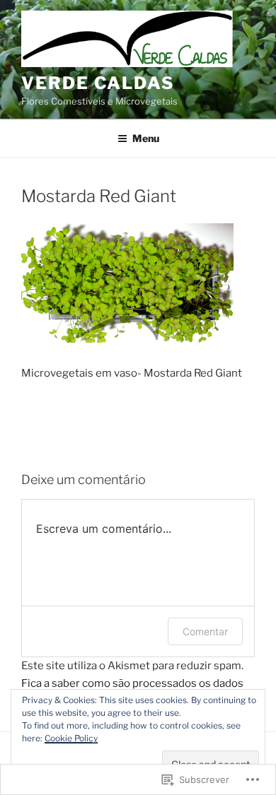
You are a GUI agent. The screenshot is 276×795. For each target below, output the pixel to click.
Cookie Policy (71, 738)
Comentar (205, 631)
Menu (145, 138)
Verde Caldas (98, 83)
